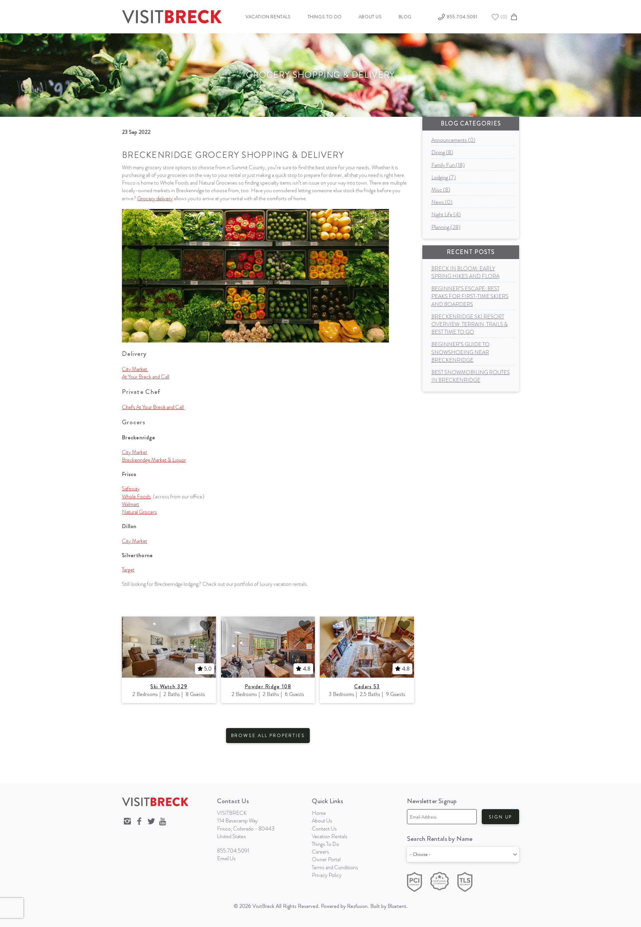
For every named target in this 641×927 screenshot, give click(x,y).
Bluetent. (398, 906)
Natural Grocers (139, 512)
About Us (370, 16)
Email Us (226, 858)
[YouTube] (163, 821)
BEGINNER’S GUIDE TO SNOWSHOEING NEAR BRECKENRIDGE (460, 352)
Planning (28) (445, 227)
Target (128, 569)
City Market (135, 369)
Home (319, 813)
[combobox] (463, 854)
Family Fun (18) (448, 165)
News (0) (441, 202)
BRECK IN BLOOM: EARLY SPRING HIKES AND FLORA (465, 272)
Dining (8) (442, 152)
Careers (320, 852)
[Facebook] (139, 821)
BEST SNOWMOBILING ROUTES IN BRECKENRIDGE (470, 376)
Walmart (130, 504)
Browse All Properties (268, 735)
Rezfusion (357, 906)
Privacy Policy (327, 875)
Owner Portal (326, 859)
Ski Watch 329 (168, 686)
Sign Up (500, 817)
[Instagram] (127, 821)
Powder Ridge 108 (268, 686)
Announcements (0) (453, 140)
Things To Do (325, 844)
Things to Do (324, 16)
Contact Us (324, 829)
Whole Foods (136, 496)
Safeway (131, 488)
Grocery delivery (155, 198)
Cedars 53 (367, 686)
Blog (405, 16)
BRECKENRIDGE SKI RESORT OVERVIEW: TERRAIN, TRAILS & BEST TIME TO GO (469, 324)
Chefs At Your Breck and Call (153, 407)
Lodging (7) (443, 177)
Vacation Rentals (268, 16)
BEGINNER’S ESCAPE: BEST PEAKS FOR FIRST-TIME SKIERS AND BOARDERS (469, 296)
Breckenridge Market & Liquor (154, 460)
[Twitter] (151, 821)
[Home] (172, 15)
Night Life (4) (446, 214)
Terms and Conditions (335, 867)
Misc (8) (440, 190)
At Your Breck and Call (145, 377)
